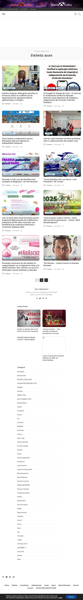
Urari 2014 (20, 551)
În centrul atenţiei (22, 446)
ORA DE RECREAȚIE (23, 485)
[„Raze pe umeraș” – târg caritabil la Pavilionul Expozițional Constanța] (54, 318)
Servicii (19, 520)
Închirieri (20, 450)
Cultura (7, 212)
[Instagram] (46, 298)
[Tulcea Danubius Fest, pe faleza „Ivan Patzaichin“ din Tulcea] (62, 164)
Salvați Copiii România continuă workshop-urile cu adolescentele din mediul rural (62, 139)
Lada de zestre (22, 465)
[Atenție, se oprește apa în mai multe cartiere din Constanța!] (28, 318)
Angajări (20, 387)
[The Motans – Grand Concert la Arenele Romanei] (62, 247)
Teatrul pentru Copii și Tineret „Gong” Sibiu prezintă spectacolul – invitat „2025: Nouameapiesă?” (62, 220)
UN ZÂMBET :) (21, 547)
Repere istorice (22, 512)
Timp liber (20, 536)
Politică (19, 497)
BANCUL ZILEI (21, 395)
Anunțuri (20, 391)
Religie (19, 508)
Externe (19, 434)
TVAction (8, 103)
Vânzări (19, 555)
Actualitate (50, 88)
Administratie (9, 88)
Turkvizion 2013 (22, 544)
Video (19, 559)
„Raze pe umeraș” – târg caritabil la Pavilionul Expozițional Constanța (51, 331)
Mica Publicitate (22, 477)
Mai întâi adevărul (22, 473)
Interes (19, 454)
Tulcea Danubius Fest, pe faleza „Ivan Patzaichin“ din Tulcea (60, 180)
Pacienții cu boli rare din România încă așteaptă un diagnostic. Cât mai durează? (20, 180)
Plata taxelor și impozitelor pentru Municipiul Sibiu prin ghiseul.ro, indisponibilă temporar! (17, 140)
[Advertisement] (41, 32)
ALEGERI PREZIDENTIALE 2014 (27, 383)
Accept (71, 597)
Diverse (19, 415)
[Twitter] (40, 298)
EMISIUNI (20, 426)
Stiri (18, 532)
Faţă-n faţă (20, 438)
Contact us (44, 292)
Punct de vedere (22, 504)
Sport (19, 528)
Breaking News (22, 403)
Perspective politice (23, 493)
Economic (20, 422)
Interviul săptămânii (23, 458)
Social (60, 88)
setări (60, 597)
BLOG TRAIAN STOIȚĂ (24, 399)
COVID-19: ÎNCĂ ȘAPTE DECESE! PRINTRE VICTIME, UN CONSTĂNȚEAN (53, 358)
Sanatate (8, 174)
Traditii (19, 540)
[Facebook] (37, 298)
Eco (18, 418)
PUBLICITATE (21, 501)
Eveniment (50, 174)
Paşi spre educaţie (23, 489)
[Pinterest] (43, 298)
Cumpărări (20, 411)
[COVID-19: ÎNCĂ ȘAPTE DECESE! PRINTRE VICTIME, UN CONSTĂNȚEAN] (54, 345)
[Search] (79, 14)
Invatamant (21, 461)
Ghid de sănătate (22, 442)
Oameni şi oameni (23, 481)
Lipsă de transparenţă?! (24, 469)
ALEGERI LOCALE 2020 (24, 379)
